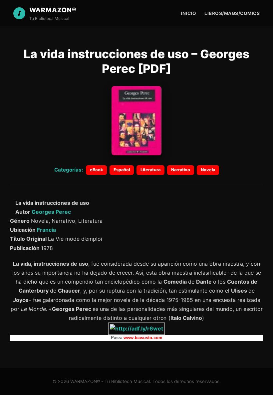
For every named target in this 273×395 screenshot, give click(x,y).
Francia (46, 229)
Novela (208, 169)
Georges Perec (51, 211)
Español (122, 169)
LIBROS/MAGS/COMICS (232, 13)
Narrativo (180, 169)
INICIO (188, 13)
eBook (96, 169)
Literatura (150, 169)
